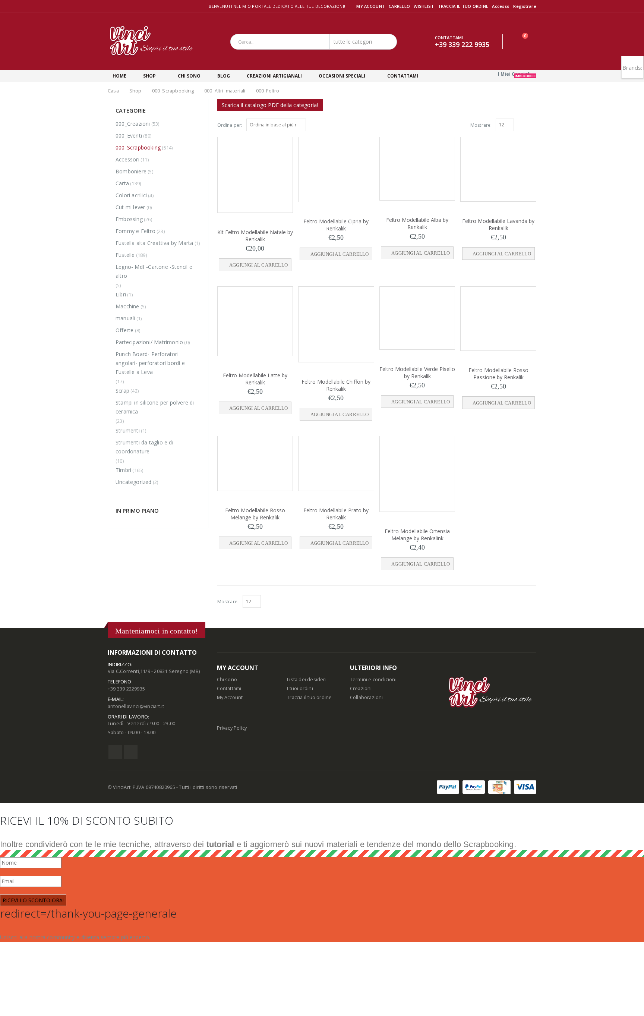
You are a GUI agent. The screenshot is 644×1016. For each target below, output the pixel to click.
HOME (119, 76)
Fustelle (125, 254)
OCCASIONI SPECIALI (341, 76)
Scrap (122, 390)
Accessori (127, 159)
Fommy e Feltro (135, 231)
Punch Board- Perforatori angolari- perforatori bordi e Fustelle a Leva (150, 362)
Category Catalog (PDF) (270, 105)
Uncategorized (134, 481)
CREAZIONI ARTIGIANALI (274, 76)
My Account (230, 697)
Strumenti (128, 430)
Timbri (123, 470)
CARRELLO (399, 6)
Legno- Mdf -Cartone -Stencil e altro (154, 271)
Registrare (524, 6)
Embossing (129, 219)
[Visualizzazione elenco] (533, 124)
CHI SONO (188, 76)
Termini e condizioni (373, 679)
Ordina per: (230, 125)
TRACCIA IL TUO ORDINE (463, 6)
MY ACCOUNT (370, 6)
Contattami (229, 688)
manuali (125, 318)
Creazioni (361, 688)
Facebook (115, 752)
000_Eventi (129, 135)
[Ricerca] (386, 41)
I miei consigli (517, 74)
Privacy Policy (232, 728)
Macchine (127, 306)
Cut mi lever (130, 207)
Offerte (124, 330)
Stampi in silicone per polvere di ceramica (155, 407)
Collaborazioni (366, 697)
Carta (122, 183)
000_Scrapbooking (138, 147)
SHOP (149, 76)
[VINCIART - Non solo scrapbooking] (151, 41)
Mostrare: (481, 125)
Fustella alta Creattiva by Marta (154, 242)
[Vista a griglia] (524, 124)
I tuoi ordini (300, 688)
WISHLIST (424, 6)
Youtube (131, 752)
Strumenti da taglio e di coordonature (144, 447)
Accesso (500, 6)
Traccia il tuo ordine (309, 697)
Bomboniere (131, 171)
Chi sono (227, 679)
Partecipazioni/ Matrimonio (149, 342)
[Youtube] (119, 6)
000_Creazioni (133, 123)
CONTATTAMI (401, 76)
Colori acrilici (131, 195)
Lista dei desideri (306, 679)
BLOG (223, 76)
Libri (121, 294)
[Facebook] (110, 6)
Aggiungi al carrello (259, 264)
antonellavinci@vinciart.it (136, 706)
